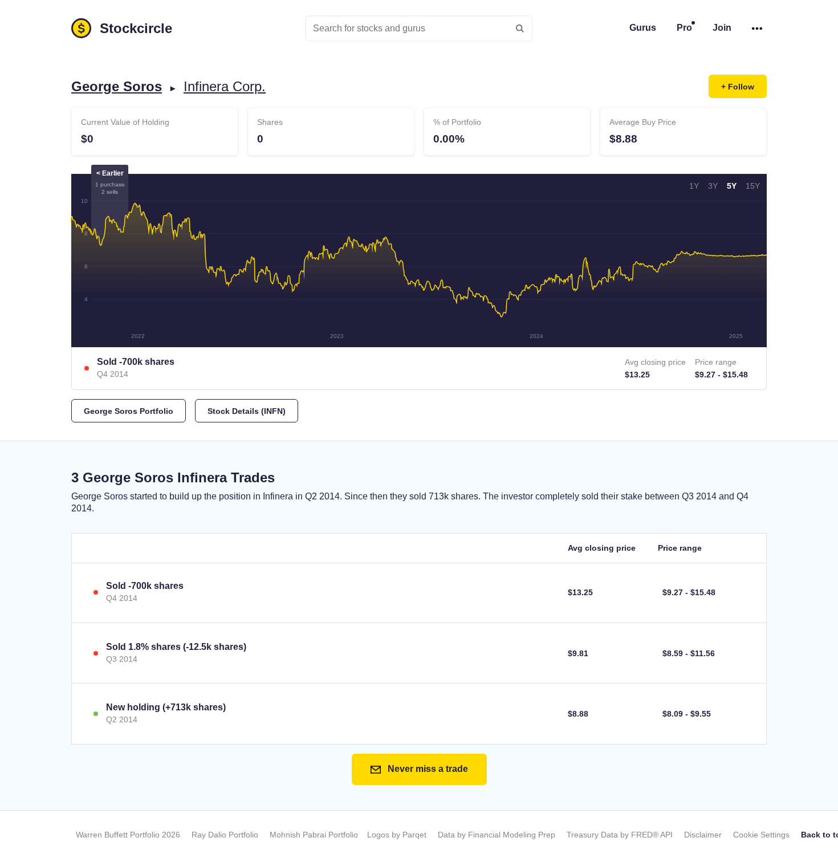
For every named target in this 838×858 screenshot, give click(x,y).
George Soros (116, 86)
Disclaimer (703, 834)
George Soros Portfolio (128, 411)
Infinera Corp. (225, 86)
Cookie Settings (761, 834)
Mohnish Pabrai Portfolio (314, 834)
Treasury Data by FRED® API (620, 834)
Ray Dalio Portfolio (225, 834)
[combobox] (419, 28)
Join (722, 27)
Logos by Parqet (396, 834)
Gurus (642, 27)
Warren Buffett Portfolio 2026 (128, 834)
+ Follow (737, 86)
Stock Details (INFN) (247, 411)
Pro (684, 27)
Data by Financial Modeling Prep (496, 834)
